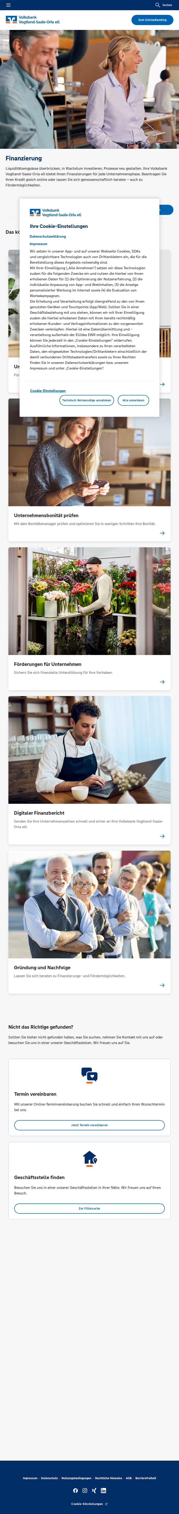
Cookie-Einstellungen (48, 391)
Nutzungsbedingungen (76, 1478)
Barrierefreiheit (145, 1478)
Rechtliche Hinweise (108, 1478)
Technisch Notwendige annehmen (86, 400)
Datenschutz (49, 1478)
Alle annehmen (133, 400)
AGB (129, 1478)
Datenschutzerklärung (48, 236)
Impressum (30, 1478)
